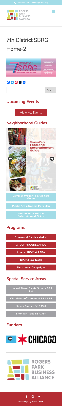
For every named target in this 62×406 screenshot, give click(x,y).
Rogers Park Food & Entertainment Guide (31, 215)
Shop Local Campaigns (31, 267)
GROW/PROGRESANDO (31, 245)
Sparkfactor (38, 401)
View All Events (31, 113)
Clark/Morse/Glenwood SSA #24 (31, 298)
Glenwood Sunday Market (31, 237)
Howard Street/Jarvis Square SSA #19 (31, 290)
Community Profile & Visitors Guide (31, 197)
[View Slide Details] (31, 159)
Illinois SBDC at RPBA (31, 252)
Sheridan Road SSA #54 (31, 313)
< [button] (10, 158)
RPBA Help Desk (31, 260)
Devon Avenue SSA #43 (31, 306)
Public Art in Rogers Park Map (31, 206)
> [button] (51, 158)
